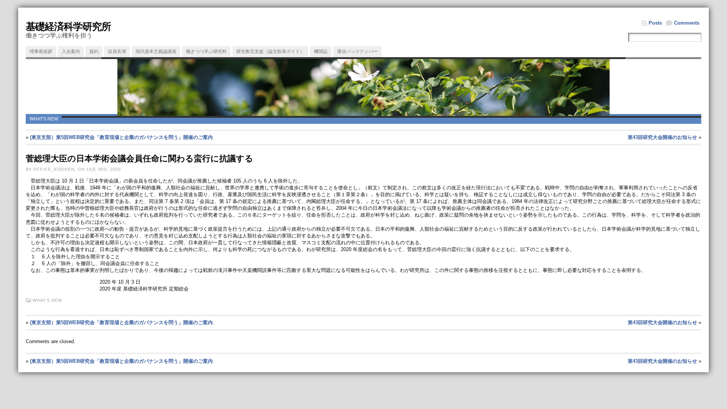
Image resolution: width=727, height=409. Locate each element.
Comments (686, 23)
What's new (44, 119)
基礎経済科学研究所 (68, 26)
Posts (655, 23)
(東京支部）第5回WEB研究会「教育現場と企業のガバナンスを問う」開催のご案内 (121, 137)
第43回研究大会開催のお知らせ (662, 137)
